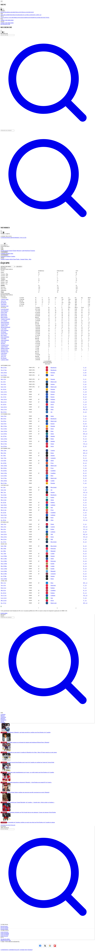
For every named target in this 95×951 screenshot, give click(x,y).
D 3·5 (85, 407)
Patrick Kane (4, 314)
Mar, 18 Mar (4, 566)
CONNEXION (4, 237)
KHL (21, 14)
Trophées (3, 259)
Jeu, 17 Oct (3, 396)
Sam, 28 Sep (4, 372)
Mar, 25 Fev (4, 539)
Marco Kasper (4, 317)
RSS (26, 949)
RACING (3, 24)
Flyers (52, 463)
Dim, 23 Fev (4, 536)
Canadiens (53, 470)
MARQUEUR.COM (6, 940)
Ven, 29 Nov (4, 446)
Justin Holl (3, 341)
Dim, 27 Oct (4, 409)
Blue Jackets (53, 487)
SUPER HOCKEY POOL (43, 17)
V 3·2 (85, 539)
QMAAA (28, 14)
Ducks (52, 428)
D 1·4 (85, 394)
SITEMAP (30, 949)
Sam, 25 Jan (4, 515)
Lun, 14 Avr (4, 598)
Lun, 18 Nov (4, 433)
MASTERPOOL (25, 17)
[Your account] (4, 32)
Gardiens (13, 256)
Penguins (53, 372)
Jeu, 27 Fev (3, 541)
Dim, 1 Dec (3, 450)
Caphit (23, 250)
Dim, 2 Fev (3, 526)
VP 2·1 (85, 443)
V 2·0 (85, 515)
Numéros (7, 259)
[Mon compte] (6, 245)
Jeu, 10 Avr (3, 593)
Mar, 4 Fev (3, 529)
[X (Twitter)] (45, 946)
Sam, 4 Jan (3, 489)
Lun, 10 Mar (4, 556)
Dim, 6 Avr (3, 588)
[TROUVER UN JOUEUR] (47, 224)
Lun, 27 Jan (3, 517)
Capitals (52, 480)
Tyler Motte (3, 338)
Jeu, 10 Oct (3, 389)
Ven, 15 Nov (4, 428)
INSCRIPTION (11, 237)
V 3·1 (85, 524)
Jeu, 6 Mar (3, 551)
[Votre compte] (3, 9)
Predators (53, 391)
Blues (52, 475)
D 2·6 (85, 412)
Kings (52, 431)
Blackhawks (53, 367)
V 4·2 (85, 441)
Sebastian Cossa (4, 306)
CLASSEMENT (4, 255)
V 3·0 (85, 391)
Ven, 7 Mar (3, 553)
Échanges (32, 250)
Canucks (53, 450)
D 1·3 (85, 421)
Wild (52, 534)
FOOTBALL (22, 12)
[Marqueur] (47, 240)
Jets (51, 412)
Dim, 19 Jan (4, 507)
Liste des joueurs (8, 250)
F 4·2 (84, 367)
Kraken (52, 497)
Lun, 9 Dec (3, 460)
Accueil (2, 250)
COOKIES (22, 949)
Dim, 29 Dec (4, 480)
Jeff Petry (3, 343)
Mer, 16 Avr (3, 600)
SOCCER (7, 24)
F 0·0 (84, 372)
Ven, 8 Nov (3, 421)
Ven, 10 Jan (3, 495)
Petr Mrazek (4, 302)
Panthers (53, 502)
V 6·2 (85, 497)
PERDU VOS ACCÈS (20, 237)
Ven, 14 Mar (4, 561)
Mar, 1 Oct (3, 379)
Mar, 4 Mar (3, 548)
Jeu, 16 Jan (3, 502)
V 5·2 (85, 399)
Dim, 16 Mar (4, 563)
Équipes (14, 250)
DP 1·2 (85, 510)
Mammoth (53, 551)
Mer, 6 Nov (3, 418)
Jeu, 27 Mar (3, 576)
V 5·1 (85, 571)
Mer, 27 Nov (4, 443)
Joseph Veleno (4, 333)
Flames (52, 443)
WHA (32, 14)
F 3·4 (84, 384)
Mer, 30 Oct (3, 412)
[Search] (2, 32)
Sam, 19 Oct (4, 399)
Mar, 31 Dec (4, 483)
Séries (11, 253)
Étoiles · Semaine (20, 259)
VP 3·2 (85, 426)
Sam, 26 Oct (4, 407)
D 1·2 (85, 438)
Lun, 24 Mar (4, 571)
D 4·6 (85, 428)
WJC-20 (39, 14)
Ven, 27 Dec (4, 478)
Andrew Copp (4, 325)
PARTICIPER (4, 613)
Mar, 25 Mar (4, 573)
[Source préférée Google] (50, 946)
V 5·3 (85, 404)
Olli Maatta (3, 332)
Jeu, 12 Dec (3, 463)
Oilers (52, 409)
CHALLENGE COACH (7, 17)
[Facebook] (40, 946)
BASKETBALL (15, 12)
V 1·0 (85, 402)
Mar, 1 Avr (3, 582)
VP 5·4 (85, 536)
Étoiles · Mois (28, 259)
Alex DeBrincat (4, 310)
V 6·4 (85, 468)
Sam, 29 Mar (4, 578)
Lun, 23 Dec (4, 475)
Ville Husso (3, 304)
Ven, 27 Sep (4, 370)
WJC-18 (35, 14)
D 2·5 (85, 396)
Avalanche (53, 458)
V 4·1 (85, 418)
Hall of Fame (13, 259)
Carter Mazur (4, 353)
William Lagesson (5, 348)
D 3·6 (85, 389)
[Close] (1, 8)
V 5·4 (85, 487)
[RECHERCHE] (47, 129)
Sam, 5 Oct (3, 386)
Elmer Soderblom (5, 337)
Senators (53, 384)
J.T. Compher (4, 320)
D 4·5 (85, 446)
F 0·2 (84, 381)
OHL (11, 14)
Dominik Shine (4, 350)
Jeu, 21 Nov (4, 436)
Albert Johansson (5, 340)
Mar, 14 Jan (3, 500)
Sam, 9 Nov (3, 423)
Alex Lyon (3, 301)
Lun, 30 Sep (4, 375)
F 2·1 (84, 379)
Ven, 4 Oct (3, 384)
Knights (52, 563)
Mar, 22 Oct (3, 402)
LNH (2, 249)
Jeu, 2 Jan (3, 487)
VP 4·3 (85, 595)
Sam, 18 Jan (4, 505)
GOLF (27, 12)
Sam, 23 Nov (4, 438)
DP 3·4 (85, 534)
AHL (4, 14)
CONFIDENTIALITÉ (13, 949)
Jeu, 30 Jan (3, 520)
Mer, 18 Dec (4, 468)
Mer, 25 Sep (4, 367)
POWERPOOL (33, 17)
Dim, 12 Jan (4, 497)
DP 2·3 (85, 409)
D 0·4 (85, 423)
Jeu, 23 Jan (3, 512)
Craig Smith (3, 328)
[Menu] (1, 9)
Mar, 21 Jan (3, 510)
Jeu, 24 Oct (3, 404)
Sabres (52, 375)
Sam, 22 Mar (4, 568)
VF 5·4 (85, 529)
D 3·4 (85, 470)
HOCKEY (31, 12)
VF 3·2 (85, 520)
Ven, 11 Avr (3, 595)
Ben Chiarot (4, 335)
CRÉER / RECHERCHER (7, 20)
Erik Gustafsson (4, 330)
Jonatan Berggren (5, 323)
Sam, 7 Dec (3, 458)
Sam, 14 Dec (4, 465)
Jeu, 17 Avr (3, 603)
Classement (3, 256)
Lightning (53, 505)
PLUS (2, 257)
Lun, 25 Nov (4, 441)
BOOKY (3, 12)
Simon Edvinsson (5, 322)
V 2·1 (85, 416)
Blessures (19, 250)
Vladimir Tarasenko (5, 319)
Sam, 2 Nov (3, 416)
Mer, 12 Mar (4, 558)
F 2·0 (84, 370)
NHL (2, 14)
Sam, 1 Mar (3, 546)
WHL (13, 14)
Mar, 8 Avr (3, 590)
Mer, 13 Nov (4, 426)
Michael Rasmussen (5, 327)
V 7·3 (85, 558)
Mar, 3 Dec (3, 453)
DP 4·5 (85, 433)
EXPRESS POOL (17, 17)
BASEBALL (8, 12)
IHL (19, 14)
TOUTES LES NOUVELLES (8, 825)
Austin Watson (4, 346)
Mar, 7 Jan (3, 492)
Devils (52, 404)
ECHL (16, 14)
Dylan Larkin (4, 312)
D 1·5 (85, 473)
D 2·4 (85, 551)
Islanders (53, 402)
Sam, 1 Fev (3, 524)
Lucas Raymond (5, 309)
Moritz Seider (4, 315)
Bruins (52, 438)
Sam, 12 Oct (4, 391)
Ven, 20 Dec (4, 470)
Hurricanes (53, 548)
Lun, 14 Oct (4, 394)
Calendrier (3, 253)
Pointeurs (8, 256)
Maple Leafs (53, 381)
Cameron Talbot (4, 299)
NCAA (24, 14)
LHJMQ (8, 14)
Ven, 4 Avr (3, 585)
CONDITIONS (4, 949)
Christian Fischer (5, 345)
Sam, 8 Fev (3, 531)
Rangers (52, 394)
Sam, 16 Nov (4, 431)
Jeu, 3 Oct (3, 381)
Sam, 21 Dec (4, 473)
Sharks (52, 433)
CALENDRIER (4, 252)
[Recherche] (2, 9)
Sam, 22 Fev (4, 534)
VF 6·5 (85, 460)
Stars (52, 507)
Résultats (8, 253)
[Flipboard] (55, 946)
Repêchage (27, 250)
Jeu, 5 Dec (3, 455)
